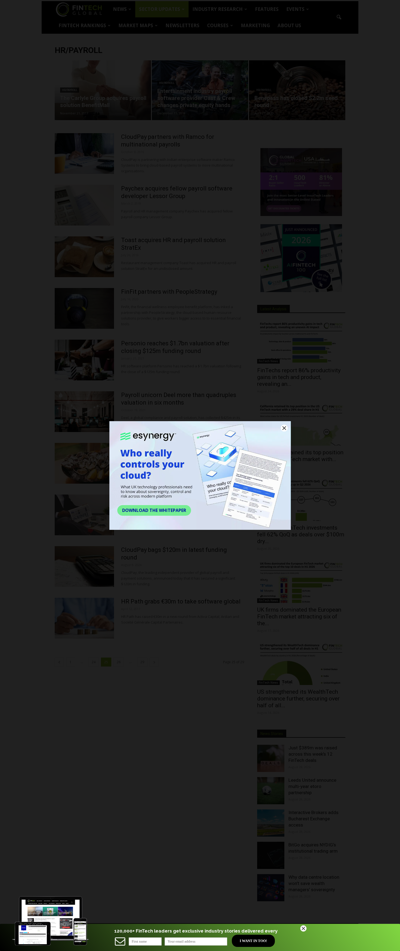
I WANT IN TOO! (253, 941)
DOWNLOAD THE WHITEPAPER (154, 510)
